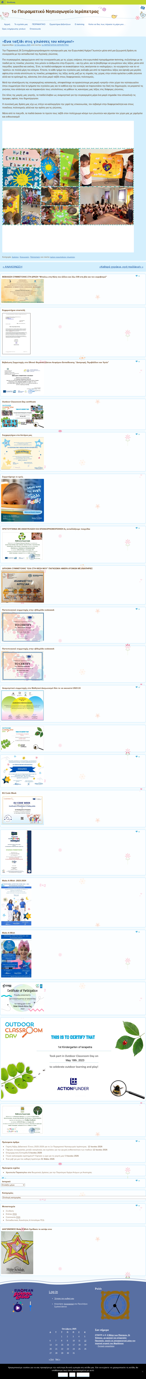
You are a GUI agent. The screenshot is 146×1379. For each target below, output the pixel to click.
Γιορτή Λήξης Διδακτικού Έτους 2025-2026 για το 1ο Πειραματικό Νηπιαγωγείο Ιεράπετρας (46, 1146)
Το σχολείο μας (21, 24)
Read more (83, 1375)
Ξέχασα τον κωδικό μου (64, 1298)
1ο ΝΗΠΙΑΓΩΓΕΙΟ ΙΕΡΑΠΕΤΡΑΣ (55, 45)
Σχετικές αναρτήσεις (106, 1346)
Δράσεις (15, 257)
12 (85, 1341)
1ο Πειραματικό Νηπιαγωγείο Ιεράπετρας (55, 11)
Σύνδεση (10, 1211)
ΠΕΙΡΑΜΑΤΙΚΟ (38, 24)
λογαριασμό (69, 1304)
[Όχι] (142, 1371)
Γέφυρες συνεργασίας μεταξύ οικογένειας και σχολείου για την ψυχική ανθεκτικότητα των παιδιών (49, 1150)
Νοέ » (57, 1359)
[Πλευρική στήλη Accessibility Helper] (142, 8)
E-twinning (79, 24)
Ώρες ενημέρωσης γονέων (14, 29)
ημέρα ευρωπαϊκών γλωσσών (62, 257)
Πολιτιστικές (35, 257)
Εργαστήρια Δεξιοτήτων (60, 24)
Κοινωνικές (24, 257)
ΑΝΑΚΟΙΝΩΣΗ (12, 266)
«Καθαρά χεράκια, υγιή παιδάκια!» (121, 266)
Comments (13, 1217)
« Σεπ (51, 1359)
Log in (53, 1292)
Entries (11, 1214)
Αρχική (7, 24)
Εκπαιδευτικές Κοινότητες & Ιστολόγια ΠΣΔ (25, 1220)
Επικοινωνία (35, 29)
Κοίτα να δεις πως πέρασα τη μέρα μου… (107, 24)
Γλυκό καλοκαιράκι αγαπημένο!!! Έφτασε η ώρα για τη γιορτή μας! (35, 1156)
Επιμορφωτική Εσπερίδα (17, 1153)
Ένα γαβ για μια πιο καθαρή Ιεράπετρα (23, 1159)
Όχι (72, 1375)
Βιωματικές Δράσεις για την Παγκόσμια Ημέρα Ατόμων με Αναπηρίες (62, 1172)
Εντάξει (62, 1375)
